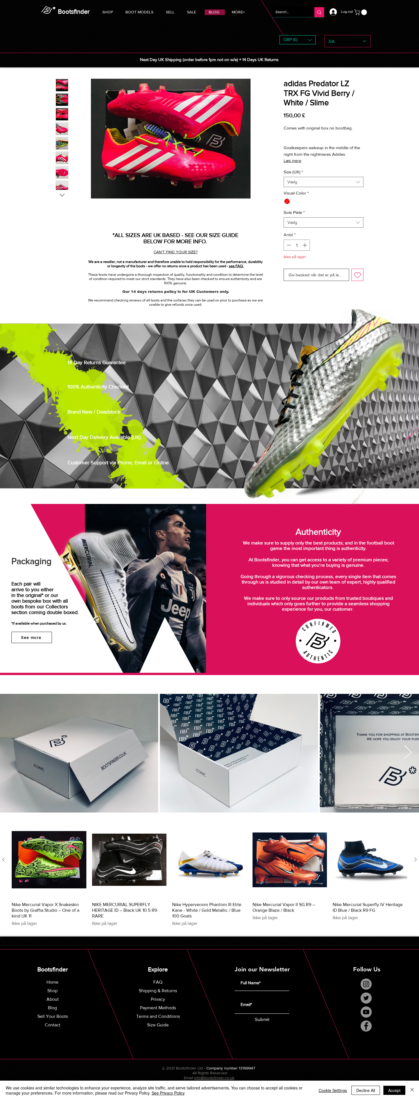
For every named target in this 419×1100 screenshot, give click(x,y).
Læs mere (292, 160)
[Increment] (305, 245)
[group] (209, 874)
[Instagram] (366, 984)
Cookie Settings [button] (333, 1090)
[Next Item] (407, 753)
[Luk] (412, 1090)
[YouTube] (366, 1012)
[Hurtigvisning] (49, 860)
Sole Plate (294, 212)
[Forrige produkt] (3, 859)
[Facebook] (366, 1026)
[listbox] (297, 39)
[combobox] (323, 182)
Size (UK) (293, 171)
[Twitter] (366, 998)
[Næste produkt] (415, 859)
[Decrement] (288, 245)
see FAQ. (236, 266)
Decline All (365, 1090)
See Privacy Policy (168, 1093)
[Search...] (319, 12)
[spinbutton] (297, 245)
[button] (139, 11)
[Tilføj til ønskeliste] (357, 275)
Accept (394, 1090)
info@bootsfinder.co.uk (214, 1077)
